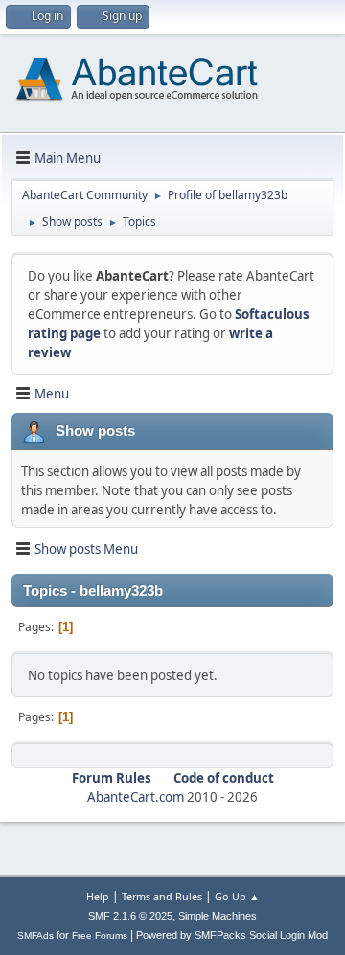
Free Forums (99, 935)
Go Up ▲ (237, 896)
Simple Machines (217, 915)
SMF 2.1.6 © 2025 (130, 915)
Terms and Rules (162, 896)
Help (97, 896)
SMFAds (35, 935)
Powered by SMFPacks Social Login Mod (232, 935)
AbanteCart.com (135, 797)
